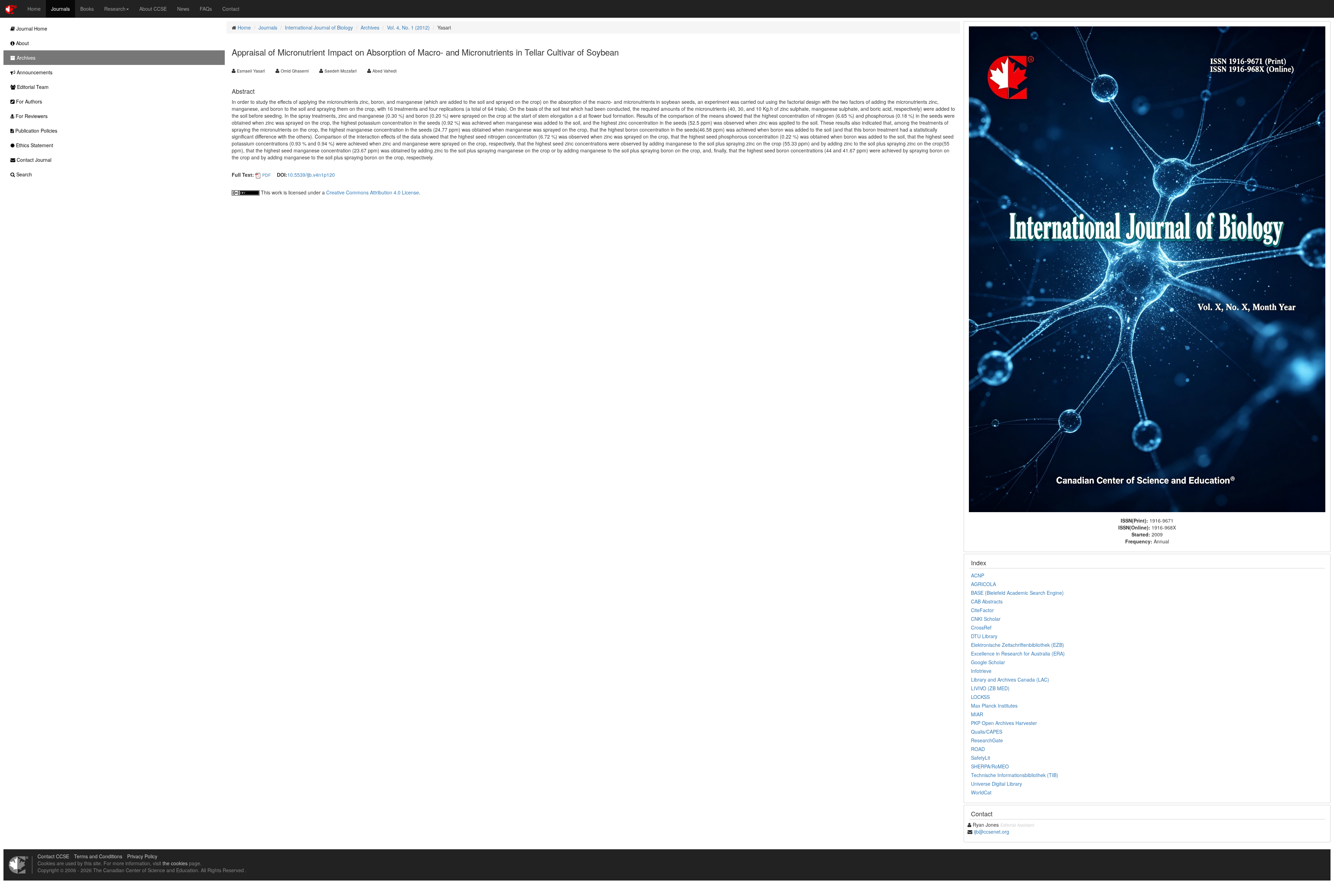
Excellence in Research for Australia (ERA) (1018, 653)
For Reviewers (31, 115)
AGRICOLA (983, 584)
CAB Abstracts (987, 601)
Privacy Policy (142, 856)
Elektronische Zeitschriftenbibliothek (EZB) (1017, 644)
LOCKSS (980, 696)
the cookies (175, 863)
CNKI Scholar (985, 618)
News (183, 8)
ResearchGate (987, 740)
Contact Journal (33, 159)
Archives (370, 27)
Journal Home (31, 28)
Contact (230, 8)
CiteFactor (982, 610)
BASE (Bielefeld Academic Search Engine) (1017, 592)
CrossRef (981, 627)
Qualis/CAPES (986, 731)
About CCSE (153, 8)
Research (114, 8)
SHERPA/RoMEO (990, 766)
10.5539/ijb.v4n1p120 (311, 174)
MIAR (977, 714)
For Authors (28, 101)
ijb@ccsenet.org (991, 831)
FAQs (206, 8)
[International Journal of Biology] (1147, 268)
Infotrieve (981, 670)
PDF (266, 175)
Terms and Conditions (98, 856)
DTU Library (984, 636)
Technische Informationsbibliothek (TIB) (1014, 775)
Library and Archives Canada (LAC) (1010, 679)
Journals (60, 8)
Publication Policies (35, 130)
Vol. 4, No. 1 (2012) (408, 27)
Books (87, 8)
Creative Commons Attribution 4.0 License (372, 192)
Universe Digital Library (996, 783)
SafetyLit (980, 757)
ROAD (978, 748)
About (22, 43)
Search (23, 174)
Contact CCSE (53, 856)
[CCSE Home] (11, 8)
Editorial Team (32, 86)
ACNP (977, 575)
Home (34, 8)
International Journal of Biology (319, 27)
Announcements (33, 72)
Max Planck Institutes (994, 705)
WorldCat (981, 792)
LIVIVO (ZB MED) (990, 688)
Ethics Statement (34, 145)
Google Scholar (988, 662)
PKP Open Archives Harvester (1004, 722)
